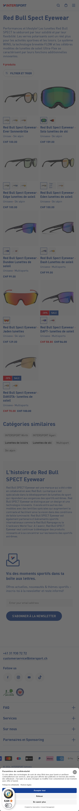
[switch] (8, 805)
